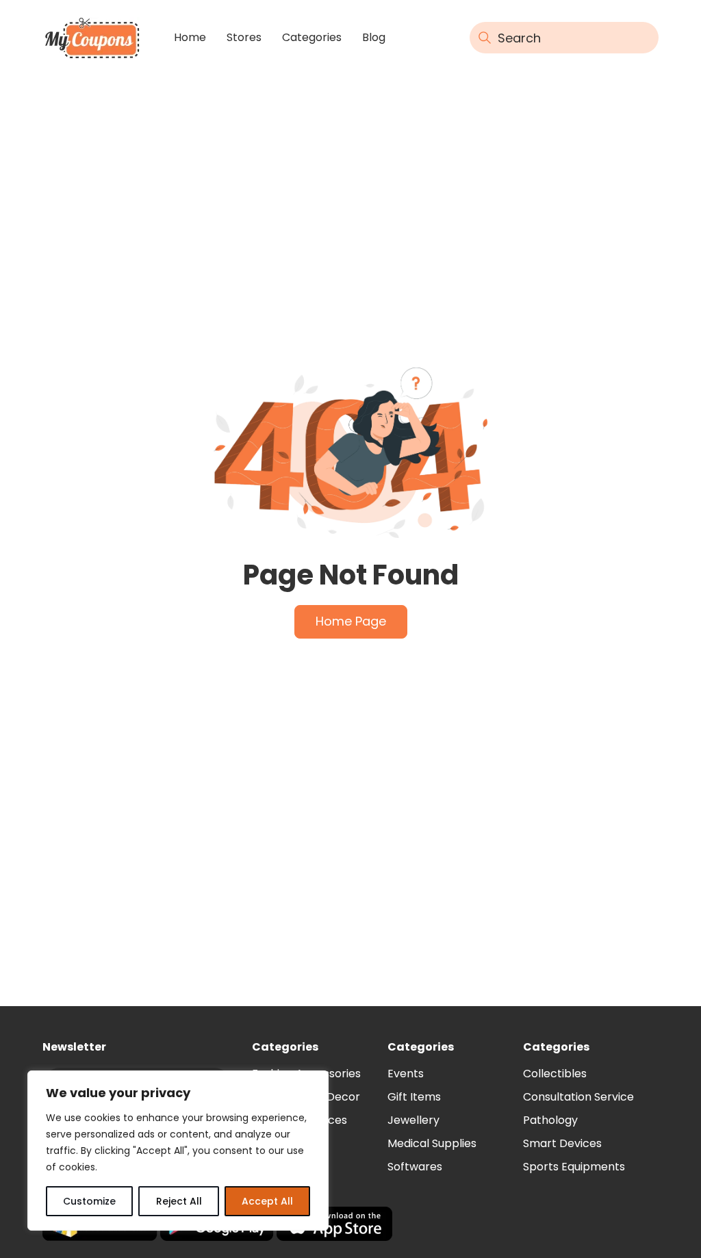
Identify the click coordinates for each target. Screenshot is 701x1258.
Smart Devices (562, 1143)
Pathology (550, 1120)
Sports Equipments (574, 1166)
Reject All (179, 1201)
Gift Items (414, 1097)
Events (405, 1073)
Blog (373, 37)
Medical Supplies (431, 1143)
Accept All (267, 1201)
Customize (89, 1201)
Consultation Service (578, 1097)
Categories (312, 37)
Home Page (351, 621)
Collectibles (555, 1073)
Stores (244, 37)
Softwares (414, 1166)
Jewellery (413, 1120)
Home (190, 37)
